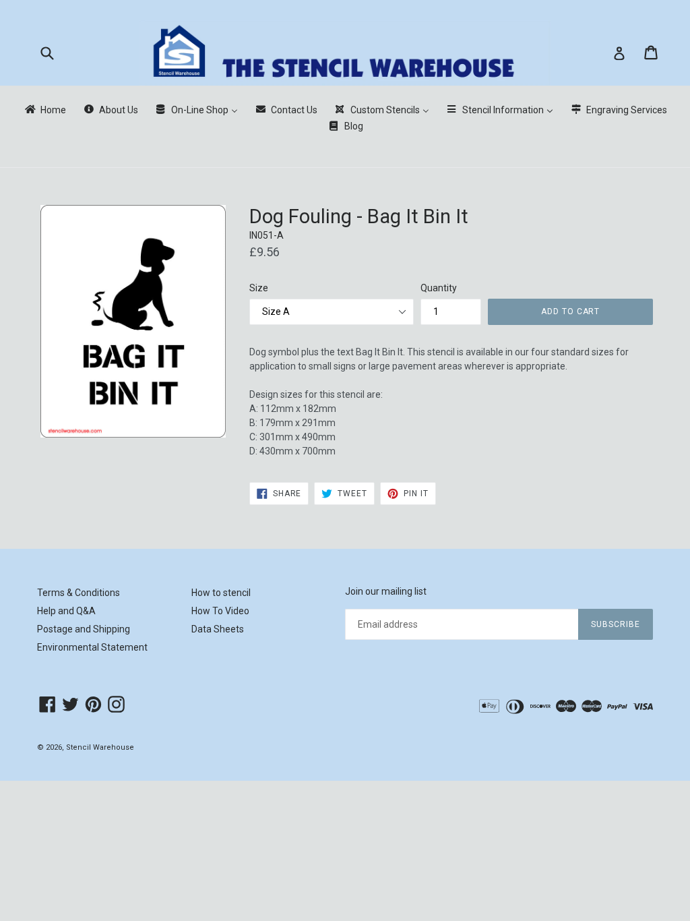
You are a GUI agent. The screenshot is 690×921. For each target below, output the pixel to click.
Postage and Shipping (83, 629)
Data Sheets (217, 629)
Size (258, 288)
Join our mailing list (386, 591)
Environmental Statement (92, 647)
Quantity (438, 288)
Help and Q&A (66, 610)
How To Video (220, 610)
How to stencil (221, 592)
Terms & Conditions (78, 592)
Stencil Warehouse (100, 747)
